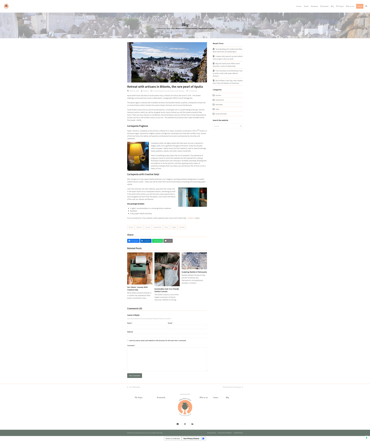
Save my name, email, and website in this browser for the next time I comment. (157, 340)
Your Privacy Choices (191, 438)
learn (166, 227)
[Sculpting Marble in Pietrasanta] (194, 261)
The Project (138, 397)
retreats (182, 227)
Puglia (174, 227)
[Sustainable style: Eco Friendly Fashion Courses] (167, 269)
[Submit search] (240, 126)
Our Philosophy (133, 387)
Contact (215, 397)
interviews (170, 91)
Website (130, 332)
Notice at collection (173, 438)
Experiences (163, 91)
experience (157, 227)
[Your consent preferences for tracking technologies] (366, 437)
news (217, 109)
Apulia (131, 227)
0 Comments (193, 91)
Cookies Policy (238, 433)
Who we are (204, 397)
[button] (366, 6)
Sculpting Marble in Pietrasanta (194, 272)
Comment (131, 345)
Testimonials (161, 397)
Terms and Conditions (225, 433)
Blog (168, 28)
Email (170, 323)
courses (155, 91)
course (147, 227)
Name (130, 323)
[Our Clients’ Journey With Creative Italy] (140, 268)
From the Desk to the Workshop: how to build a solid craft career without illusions (227, 73)
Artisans (139, 227)
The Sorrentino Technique (232, 387)
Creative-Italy (161, 28)
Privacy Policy (211, 433)
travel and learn (179, 91)
